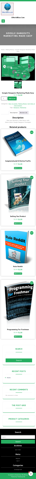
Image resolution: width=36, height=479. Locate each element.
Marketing (23, 107)
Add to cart (12, 98)
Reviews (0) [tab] (23, 112)
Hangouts (16, 107)
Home (3, 49)
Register (18, 458)
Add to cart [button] (18, 168)
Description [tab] (14, 112)
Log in (18, 460)
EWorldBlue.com (18, 17)
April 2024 (18, 449)
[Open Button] (3, 21)
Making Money (10, 49)
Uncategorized (18, 469)
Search (18, 349)
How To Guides (13, 104)
